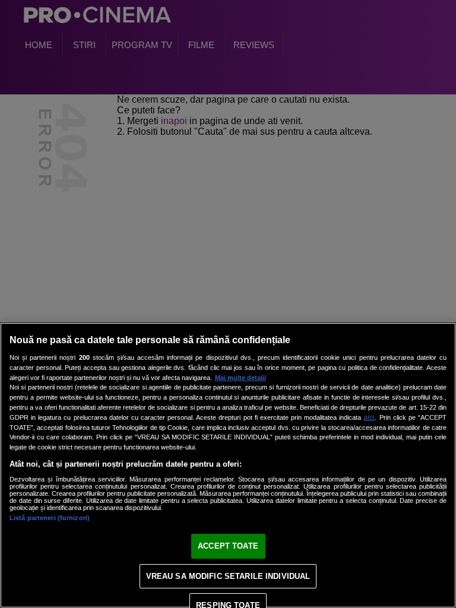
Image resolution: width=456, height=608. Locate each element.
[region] (228, 465)
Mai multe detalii (240, 377)
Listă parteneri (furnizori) (50, 517)
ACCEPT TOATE (228, 546)
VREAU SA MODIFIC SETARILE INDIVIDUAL (228, 576)
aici (369, 417)
